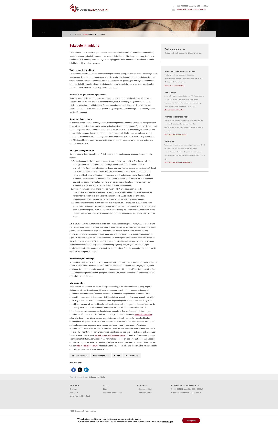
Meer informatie (132, 356)
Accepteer (191, 420)
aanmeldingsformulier (143, 315)
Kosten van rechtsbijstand (80, 396)
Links (105, 389)
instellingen (167, 422)
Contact (106, 386)
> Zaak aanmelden (144, 389)
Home (85, 34)
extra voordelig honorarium (87, 346)
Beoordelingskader (101, 356)
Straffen (117, 356)
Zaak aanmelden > (174, 49)
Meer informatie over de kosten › (175, 134)
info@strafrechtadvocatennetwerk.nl (191, 10)
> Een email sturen (144, 393)
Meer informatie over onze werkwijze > (178, 162)
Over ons (73, 389)
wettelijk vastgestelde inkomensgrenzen (110, 335)
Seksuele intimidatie (80, 356)
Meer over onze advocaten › (174, 85)
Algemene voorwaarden (112, 393)
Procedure (74, 393)
